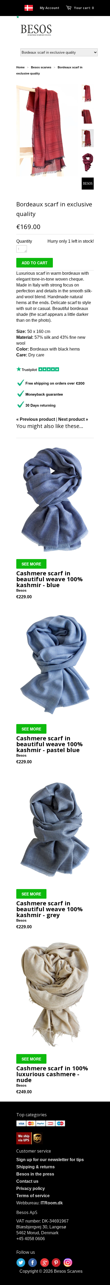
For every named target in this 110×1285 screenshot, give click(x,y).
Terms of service (33, 1195)
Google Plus (44, 1262)
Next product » (73, 419)
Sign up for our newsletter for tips (50, 1159)
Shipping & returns (35, 1167)
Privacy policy (30, 1188)
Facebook (32, 1262)
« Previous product (35, 419)
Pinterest (56, 1262)
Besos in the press (35, 1174)
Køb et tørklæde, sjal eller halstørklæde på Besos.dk (28, 7)
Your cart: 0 (84, 8)
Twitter (20, 1262)
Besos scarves (41, 67)
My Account (49, 8)
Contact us (27, 1181)
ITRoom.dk (52, 1203)
